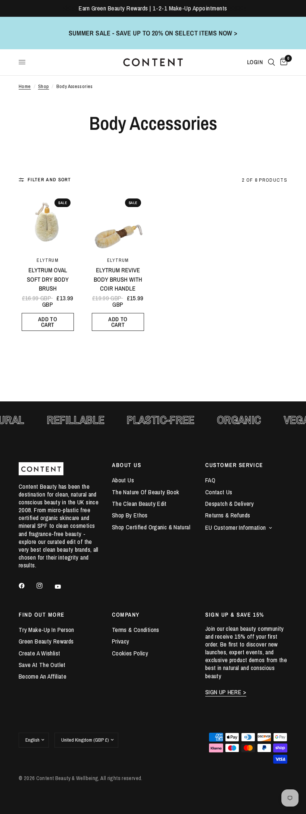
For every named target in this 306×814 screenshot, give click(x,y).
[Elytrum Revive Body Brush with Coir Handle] (118, 221)
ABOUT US (126, 465)
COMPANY (126, 614)
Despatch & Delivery (229, 504)
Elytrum (47, 260)
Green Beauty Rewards (46, 641)
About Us (123, 480)
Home (25, 86)
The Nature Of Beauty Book (145, 492)
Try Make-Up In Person (46, 630)
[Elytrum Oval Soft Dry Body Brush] (47, 221)
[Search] (271, 62)
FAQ (210, 480)
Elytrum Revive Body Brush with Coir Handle (118, 279)
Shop (43, 86)
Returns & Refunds (227, 515)
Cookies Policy (130, 653)
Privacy (120, 641)
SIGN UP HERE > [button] (225, 692)
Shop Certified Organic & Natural (151, 527)
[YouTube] (63, 587)
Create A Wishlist (39, 653)
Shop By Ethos (130, 515)
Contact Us (218, 492)
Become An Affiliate (42, 676)
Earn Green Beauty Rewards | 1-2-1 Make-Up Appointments (153, 8)
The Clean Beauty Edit (139, 504)
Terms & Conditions (135, 630)
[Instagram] (45, 585)
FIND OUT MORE (42, 614)
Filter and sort (49, 179)
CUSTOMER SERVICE (234, 465)
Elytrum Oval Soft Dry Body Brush (48, 279)
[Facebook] (27, 585)
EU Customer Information (235, 527)
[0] (282, 62)
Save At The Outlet (42, 665)
